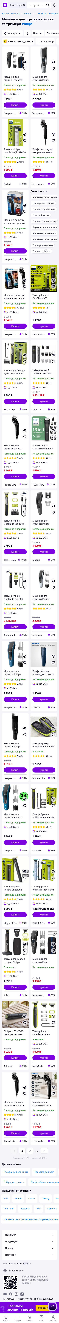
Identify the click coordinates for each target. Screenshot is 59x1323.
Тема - (15, 1263)
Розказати (43, 1307)
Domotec (52, 1208)
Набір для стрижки (13, 1182)
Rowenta (25, 1208)
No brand (8, 1208)
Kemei (31, 1198)
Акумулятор (47, 41)
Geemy (45, 1198)
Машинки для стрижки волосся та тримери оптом (30, 1219)
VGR (5, 1198)
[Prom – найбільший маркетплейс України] (5, 5)
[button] (15, 105)
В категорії (16, 4)
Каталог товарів (10, 13)
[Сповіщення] (54, 5)
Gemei (18, 1198)
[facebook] (11, 1294)
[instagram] (16, 1294)
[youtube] (5, 1294)
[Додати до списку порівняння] (24, 62)
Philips (27, 13)
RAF (38, 1208)
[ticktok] (22, 1294)
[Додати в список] (24, 68)
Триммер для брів (44, 1171)
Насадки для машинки (15, 1171)
